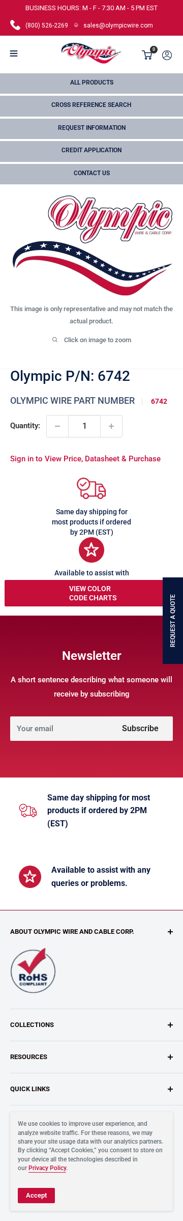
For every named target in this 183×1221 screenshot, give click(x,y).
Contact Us (92, 173)
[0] (147, 55)
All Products (91, 82)
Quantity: (25, 425)
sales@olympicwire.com (118, 25)
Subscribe (140, 728)
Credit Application (91, 150)
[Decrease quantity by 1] (57, 426)
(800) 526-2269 (46, 25)
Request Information (92, 127)
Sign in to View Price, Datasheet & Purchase (85, 458)
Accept (36, 1195)
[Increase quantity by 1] (111, 426)
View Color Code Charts (93, 593)
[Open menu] (13, 53)
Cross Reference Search (91, 104)
